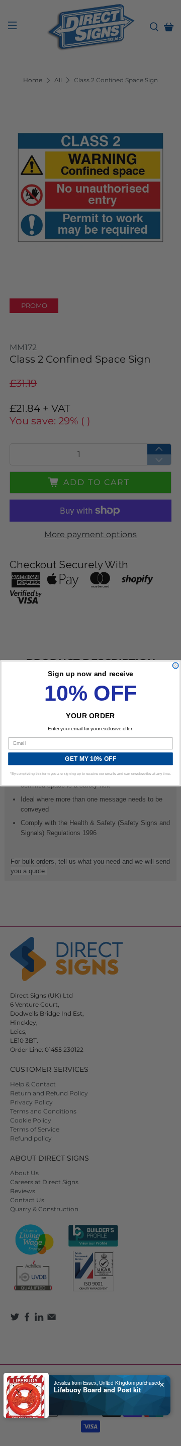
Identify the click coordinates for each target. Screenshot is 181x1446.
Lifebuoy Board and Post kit (97, 1390)
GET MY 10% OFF (90, 758)
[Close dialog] (175, 665)
